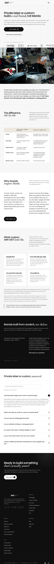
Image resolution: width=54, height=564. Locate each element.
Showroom (6, 526)
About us (6, 521)
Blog (30, 521)
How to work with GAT (9, 532)
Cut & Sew (31, 503)
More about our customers (37, 353)
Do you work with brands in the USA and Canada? (26, 436)
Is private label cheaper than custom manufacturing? (27, 395)
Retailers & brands (8, 524)
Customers (6, 529)
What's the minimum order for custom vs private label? (26, 412)
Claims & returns (8, 553)
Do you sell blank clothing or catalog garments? (26, 424)
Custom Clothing (33, 500)
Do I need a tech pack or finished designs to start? (26, 430)
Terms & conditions (8, 548)
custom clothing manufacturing (38, 276)
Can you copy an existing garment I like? (26, 418)
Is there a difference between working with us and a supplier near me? (26, 443)
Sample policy (7, 550)
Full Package (32, 497)
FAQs (30, 526)
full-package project (37, 280)
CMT (30, 513)
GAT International (8, 534)
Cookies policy (7, 545)
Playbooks (31, 524)
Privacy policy (7, 542)
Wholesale (31, 510)
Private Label (32, 508)
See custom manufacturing (13, 34)
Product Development (34, 505)
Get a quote (12, 29)
